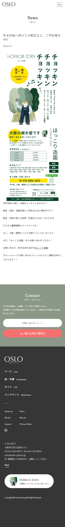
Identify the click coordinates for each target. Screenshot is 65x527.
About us (9, 411)
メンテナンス (18, 394)
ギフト (11, 387)
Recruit (23, 417)
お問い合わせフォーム (32, 322)
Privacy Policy (26, 424)
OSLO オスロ (8, 4)
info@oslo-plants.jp (15, 455)
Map (7, 465)
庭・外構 (15, 379)
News (22, 411)
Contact (8, 424)
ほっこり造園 (41, 247)
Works (8, 417)
